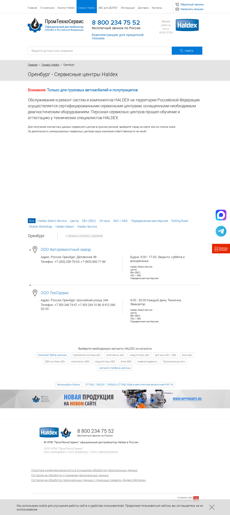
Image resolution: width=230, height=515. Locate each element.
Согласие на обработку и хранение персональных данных (70, 475)
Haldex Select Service (52, 221)
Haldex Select (65, 226)
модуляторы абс (139, 355)
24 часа (104, 221)
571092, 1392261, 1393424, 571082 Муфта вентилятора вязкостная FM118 (129, 384)
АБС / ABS (120, 221)
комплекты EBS (80, 361)
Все (31, 221)
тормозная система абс (86, 355)
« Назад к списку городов (84, 235)
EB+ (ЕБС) (89, 221)
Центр (74, 221)
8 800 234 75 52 (116, 23)
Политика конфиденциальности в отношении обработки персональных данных (84, 470)
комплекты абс (115, 355)
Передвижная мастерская (149, 221)
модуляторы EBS (105, 361)
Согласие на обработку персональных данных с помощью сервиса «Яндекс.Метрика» (88, 480)
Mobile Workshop (40, 226)
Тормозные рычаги (174, 361)
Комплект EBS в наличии (52, 355)
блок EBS (126, 361)
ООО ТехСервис (55, 292)
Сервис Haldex (50, 64)
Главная (33, 64)
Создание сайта (185, 497)
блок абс (187, 355)
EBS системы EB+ (55, 361)
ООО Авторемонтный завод (66, 249)
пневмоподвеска (147, 361)
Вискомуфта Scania (68, 384)
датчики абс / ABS (165, 355)
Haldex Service (87, 226)
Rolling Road (179, 221)
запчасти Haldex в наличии (115, 368)
